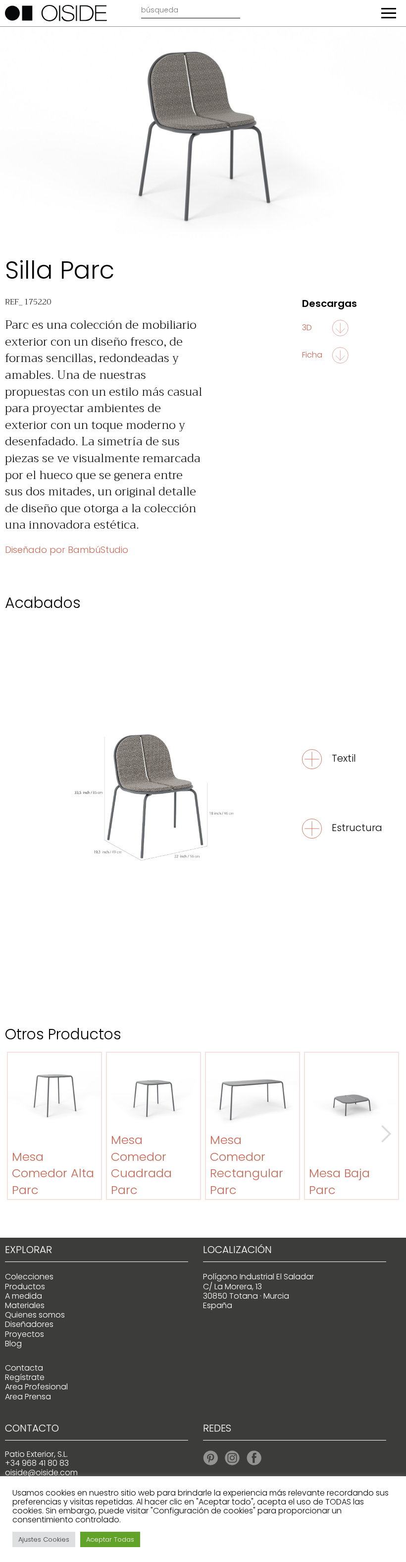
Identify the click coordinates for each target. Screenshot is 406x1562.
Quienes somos (35, 1315)
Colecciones (29, 1276)
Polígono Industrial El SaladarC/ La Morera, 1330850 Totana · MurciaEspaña (258, 1291)
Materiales (25, 1305)
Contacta (24, 1368)
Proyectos (24, 1334)
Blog (13, 1343)
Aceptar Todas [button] (110, 1539)
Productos (25, 1286)
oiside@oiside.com (41, 1472)
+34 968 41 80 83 (37, 1463)
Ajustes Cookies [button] (43, 1539)
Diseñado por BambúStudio (66, 549)
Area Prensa (28, 1396)
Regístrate (25, 1377)
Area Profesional (36, 1386)
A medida (23, 1296)
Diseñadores (29, 1324)
